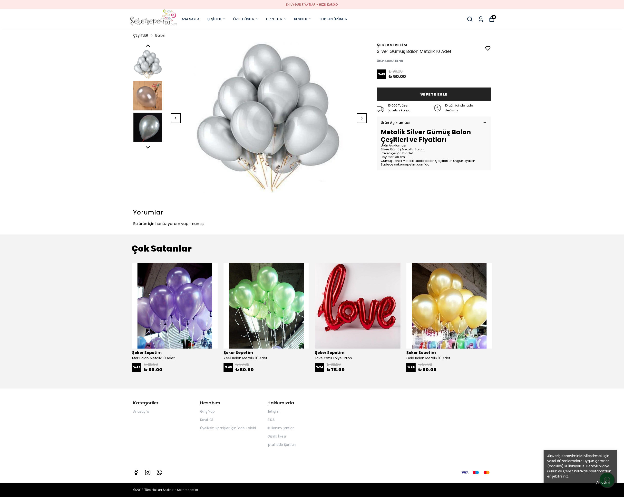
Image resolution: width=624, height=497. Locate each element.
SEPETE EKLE (434, 94)
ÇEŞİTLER (214, 19)
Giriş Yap (207, 411)
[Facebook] (136, 472)
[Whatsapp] (159, 472)
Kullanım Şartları (280, 428)
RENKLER (300, 19)
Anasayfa (141, 411)
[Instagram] (148, 472)
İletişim (273, 411)
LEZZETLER (274, 19)
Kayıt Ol (206, 419)
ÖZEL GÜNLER (243, 19)
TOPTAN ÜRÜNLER (333, 19)
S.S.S (271, 419)
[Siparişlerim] (481, 19)
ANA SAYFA (190, 19)
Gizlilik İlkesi (276, 436)
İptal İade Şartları (281, 444)
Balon (160, 35)
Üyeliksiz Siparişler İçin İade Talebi (228, 428)
